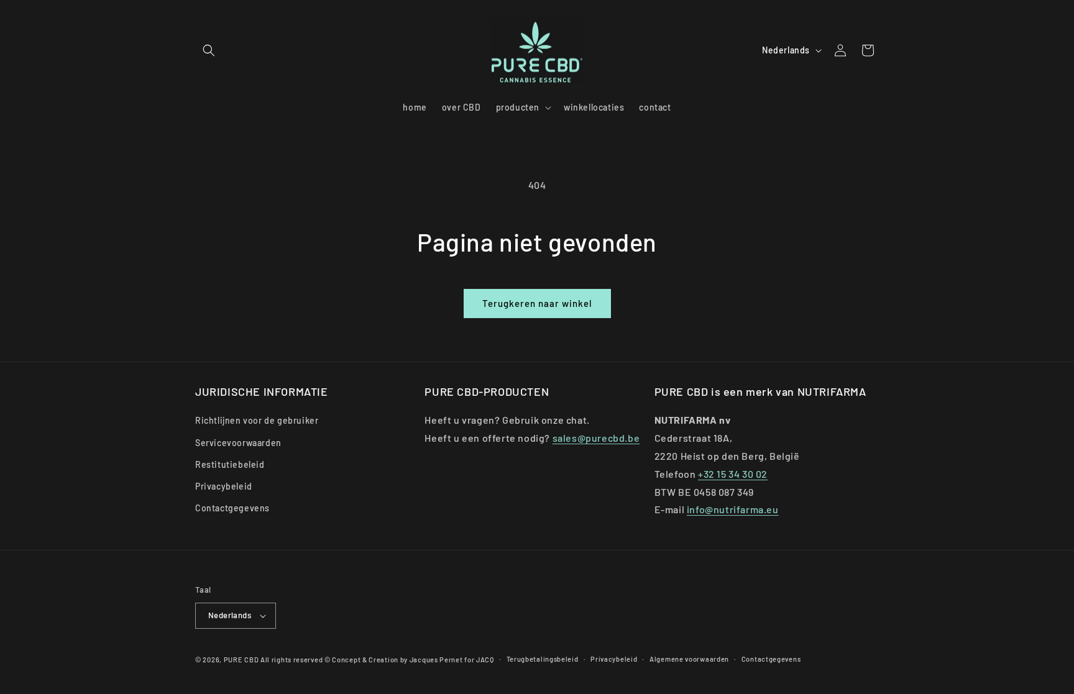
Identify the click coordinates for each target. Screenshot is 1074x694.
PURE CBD (241, 659)
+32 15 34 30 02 (733, 474)
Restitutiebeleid (230, 464)
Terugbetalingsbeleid (543, 659)
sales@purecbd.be (596, 438)
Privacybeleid (223, 486)
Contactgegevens (232, 508)
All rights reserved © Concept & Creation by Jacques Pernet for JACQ (377, 659)
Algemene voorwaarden (689, 659)
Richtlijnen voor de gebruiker (256, 420)
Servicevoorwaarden (238, 442)
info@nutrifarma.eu (733, 509)
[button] (209, 50)
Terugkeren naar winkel (537, 303)
